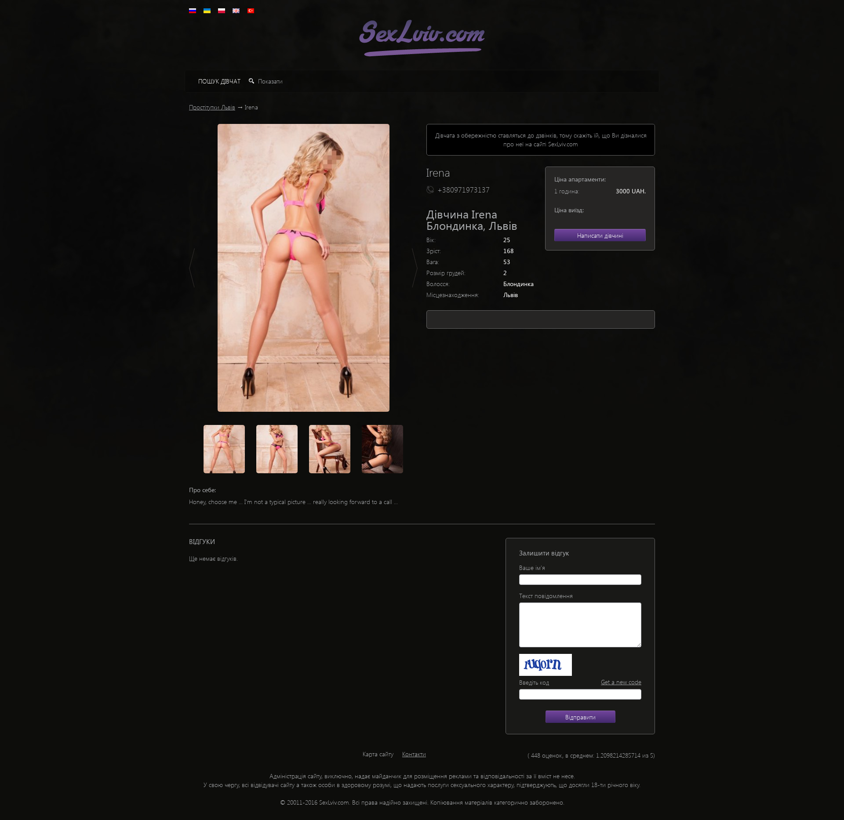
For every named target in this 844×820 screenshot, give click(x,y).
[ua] (207, 10)
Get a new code (621, 682)
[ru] (192, 10)
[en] (236, 10)
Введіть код (534, 682)
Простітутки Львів (212, 107)
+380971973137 (463, 189)
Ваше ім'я (532, 567)
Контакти (414, 754)
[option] (303, 268)
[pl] (221, 10)
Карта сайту (378, 754)
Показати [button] (269, 81)
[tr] (250, 10)
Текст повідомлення (546, 595)
